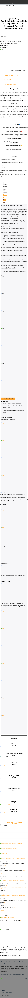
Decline (4, 504)
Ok (0, 504)
